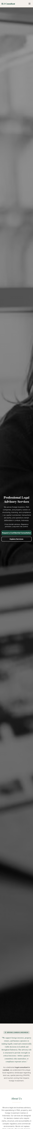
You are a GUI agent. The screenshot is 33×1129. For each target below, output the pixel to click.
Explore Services (16, 539)
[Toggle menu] (29, 4)
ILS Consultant (8, 3)
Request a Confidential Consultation (16, 533)
